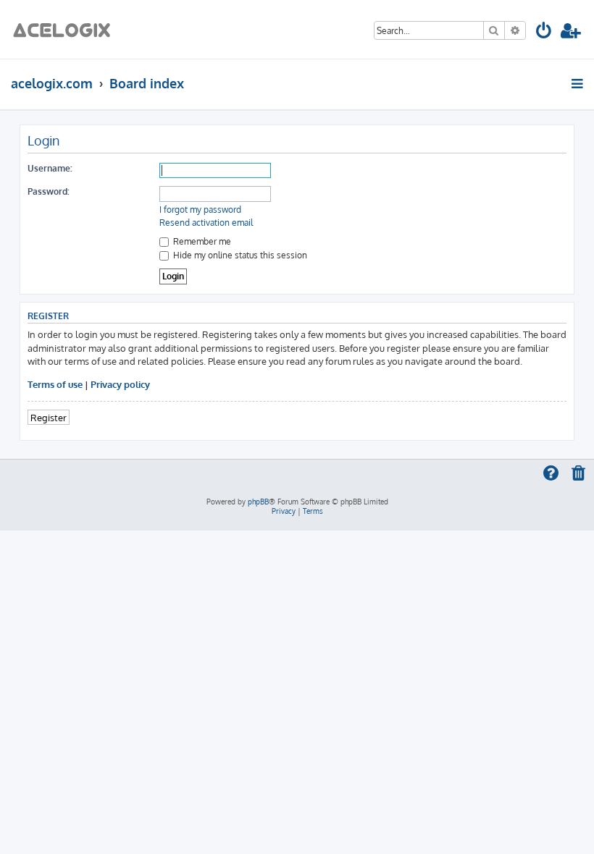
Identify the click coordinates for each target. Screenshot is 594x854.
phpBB (258, 501)
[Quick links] (578, 83)
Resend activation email (206, 222)
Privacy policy (120, 384)
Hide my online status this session (239, 255)
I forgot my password (200, 209)
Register (48, 417)
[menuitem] (544, 33)
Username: (50, 168)
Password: (49, 191)
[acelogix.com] (66, 29)
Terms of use (55, 384)
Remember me (201, 241)
